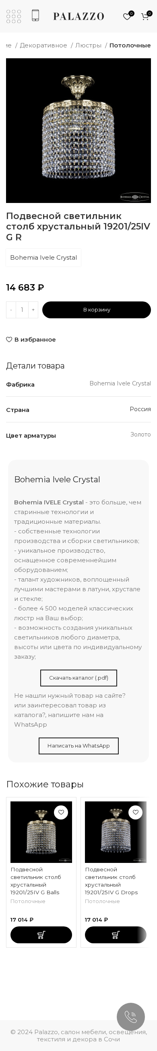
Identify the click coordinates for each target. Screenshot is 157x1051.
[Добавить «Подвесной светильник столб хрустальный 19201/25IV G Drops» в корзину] (116, 934)
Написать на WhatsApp (79, 745)
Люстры (89, 45)
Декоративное (44, 45)
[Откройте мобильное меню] (13, 16)
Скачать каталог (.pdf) (78, 677)
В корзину (96, 309)
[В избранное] (61, 812)
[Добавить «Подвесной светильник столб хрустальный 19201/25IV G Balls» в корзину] (41, 934)
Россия (140, 409)
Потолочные (130, 45)
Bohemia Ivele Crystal (43, 257)
